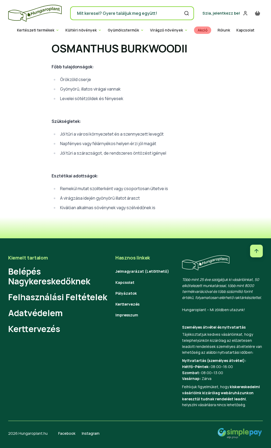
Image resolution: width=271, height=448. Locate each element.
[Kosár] (257, 13)
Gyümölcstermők (123, 30)
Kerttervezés (34, 329)
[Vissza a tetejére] (256, 251)
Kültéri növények (81, 30)
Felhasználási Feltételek (57, 297)
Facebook (66, 433)
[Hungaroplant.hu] (35, 13)
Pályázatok (126, 293)
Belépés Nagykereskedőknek (49, 276)
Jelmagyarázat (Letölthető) (142, 271)
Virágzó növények (166, 30)
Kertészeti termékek (35, 30)
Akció (202, 30)
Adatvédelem (35, 313)
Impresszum (126, 314)
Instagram (91, 433)
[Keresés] (186, 13)
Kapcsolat (245, 30)
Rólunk (224, 30)
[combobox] (132, 13)
